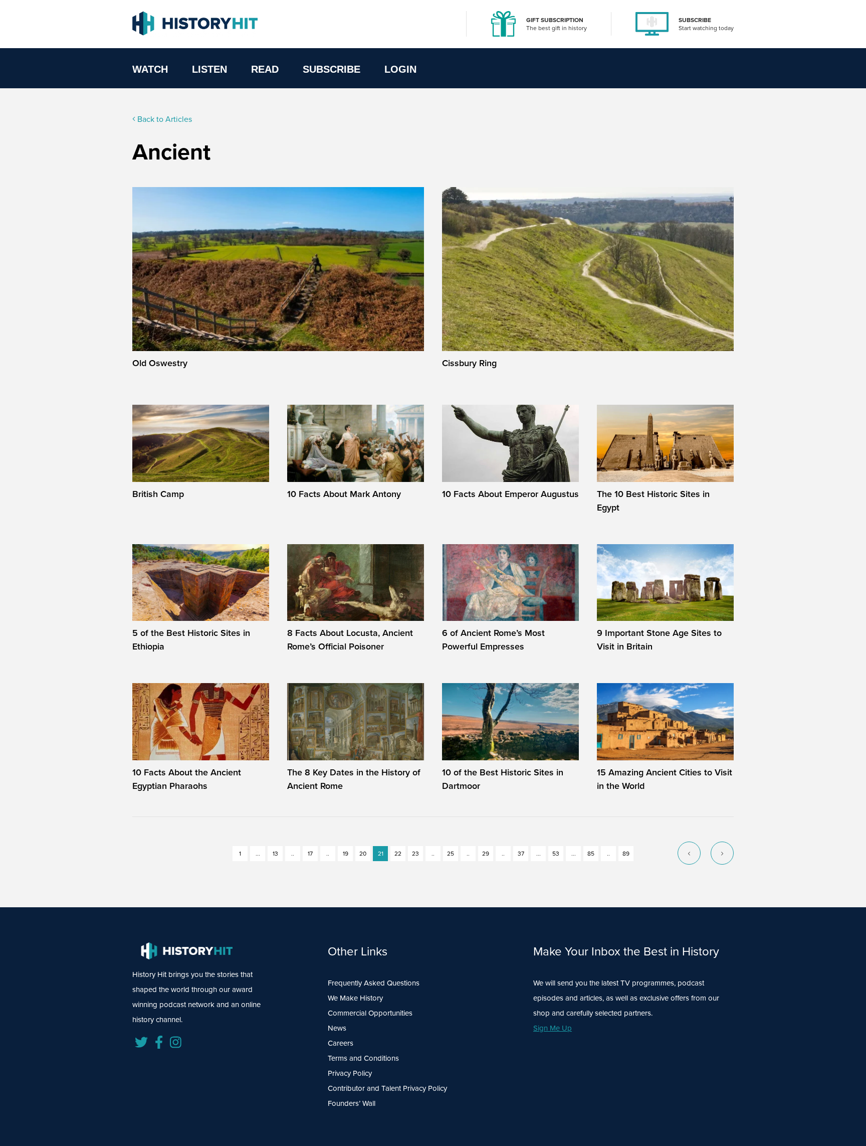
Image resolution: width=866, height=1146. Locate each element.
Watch (150, 69)
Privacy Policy (350, 1073)
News (337, 1028)
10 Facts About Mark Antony (344, 493)
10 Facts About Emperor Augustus (510, 493)
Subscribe (331, 69)
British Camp (158, 493)
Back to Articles (163, 119)
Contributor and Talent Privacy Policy (387, 1088)
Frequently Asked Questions (373, 983)
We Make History (355, 998)
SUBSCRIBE (695, 20)
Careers (340, 1043)
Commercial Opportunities (370, 1013)
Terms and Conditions (363, 1058)
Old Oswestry (159, 363)
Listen (209, 69)
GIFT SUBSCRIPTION (554, 20)
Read (265, 69)
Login (400, 69)
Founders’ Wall (351, 1103)
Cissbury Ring (469, 363)
